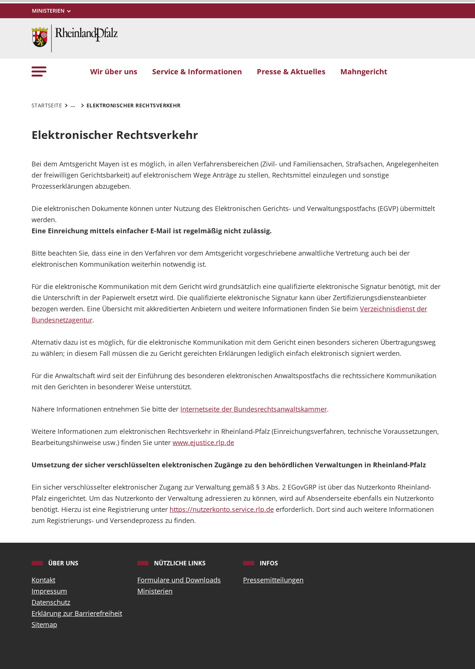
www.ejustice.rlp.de (203, 442)
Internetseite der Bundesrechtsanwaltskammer (253, 409)
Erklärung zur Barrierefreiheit (77, 613)
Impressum (49, 591)
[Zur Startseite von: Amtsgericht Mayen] (75, 37)
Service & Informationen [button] (197, 71)
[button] (39, 71)
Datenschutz (51, 602)
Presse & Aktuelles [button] (291, 71)
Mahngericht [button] (363, 71)
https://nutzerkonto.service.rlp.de (222, 509)
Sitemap (44, 624)
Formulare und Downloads (179, 579)
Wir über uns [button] (113, 71)
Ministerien (155, 591)
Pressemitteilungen (273, 579)
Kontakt (43, 579)
